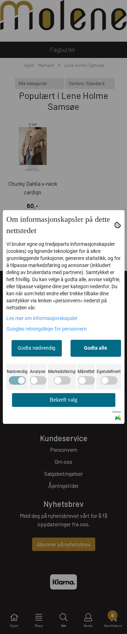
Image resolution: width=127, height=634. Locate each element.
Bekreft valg (63, 400)
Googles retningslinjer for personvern (46, 329)
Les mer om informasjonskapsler (42, 318)
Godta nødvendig (36, 348)
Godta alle (95, 348)
